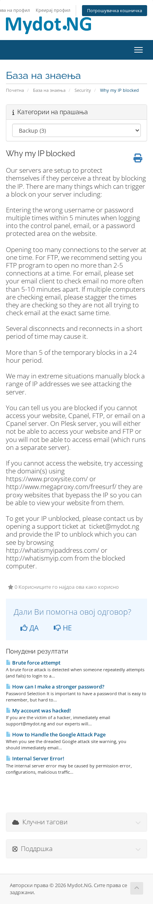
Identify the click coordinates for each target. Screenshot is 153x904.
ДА (32, 627)
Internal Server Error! (37, 758)
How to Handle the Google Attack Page (58, 734)
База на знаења (49, 90)
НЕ (66, 627)
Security (83, 90)
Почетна (15, 90)
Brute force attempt (35, 662)
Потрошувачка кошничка (114, 10)
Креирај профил (53, 10)
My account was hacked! (41, 710)
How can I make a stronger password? (57, 686)
